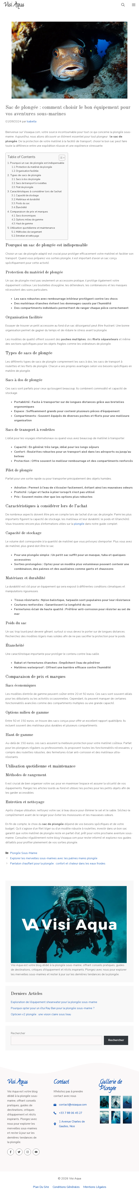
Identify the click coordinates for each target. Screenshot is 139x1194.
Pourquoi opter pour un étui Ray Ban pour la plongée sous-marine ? (52, 1008)
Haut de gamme (24, 223)
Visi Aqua (14, 5)
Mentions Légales (94, 1187)
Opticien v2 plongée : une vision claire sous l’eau (41, 1014)
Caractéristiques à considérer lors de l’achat (36, 191)
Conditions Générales (66, 1187)
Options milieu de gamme (29, 219)
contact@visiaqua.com (73, 1104)
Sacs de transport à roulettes (31, 183)
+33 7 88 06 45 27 (70, 1113)
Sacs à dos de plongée (28, 179)
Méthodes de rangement (29, 232)
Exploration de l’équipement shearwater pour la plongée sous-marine (54, 1002)
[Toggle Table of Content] (60, 158)
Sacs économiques (26, 215)
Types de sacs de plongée (25, 175)
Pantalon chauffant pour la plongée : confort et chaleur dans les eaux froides (57, 863)
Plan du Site (41, 1187)
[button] (123, 5)
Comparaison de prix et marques (29, 211)
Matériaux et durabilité (28, 199)
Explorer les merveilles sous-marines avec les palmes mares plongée (53, 858)
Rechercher (18, 1033)
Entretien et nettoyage (27, 236)
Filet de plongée (24, 187)
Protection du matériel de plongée (34, 167)
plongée (79, 524)
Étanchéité (21, 207)
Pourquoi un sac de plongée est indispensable (37, 163)
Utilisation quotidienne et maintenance (32, 228)
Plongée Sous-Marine (23, 853)
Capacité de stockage (27, 195)
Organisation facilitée (27, 171)
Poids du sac (23, 203)
